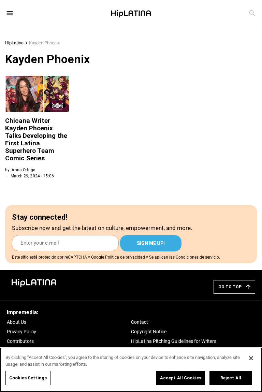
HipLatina (14, 42)
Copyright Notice (148, 331)
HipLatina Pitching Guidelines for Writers (173, 341)
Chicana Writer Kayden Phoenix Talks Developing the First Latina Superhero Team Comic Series (36, 139)
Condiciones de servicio (197, 257)
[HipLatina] (131, 13)
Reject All (230, 377)
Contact (139, 322)
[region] (131, 369)
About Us (16, 322)
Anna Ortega (23, 170)
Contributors (20, 341)
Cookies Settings (28, 377)
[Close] (251, 358)
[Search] (252, 13)
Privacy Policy (21, 331)
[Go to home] (34, 282)
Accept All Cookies (180, 377)
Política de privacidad (125, 257)
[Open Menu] (9, 13)
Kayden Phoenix (44, 42)
